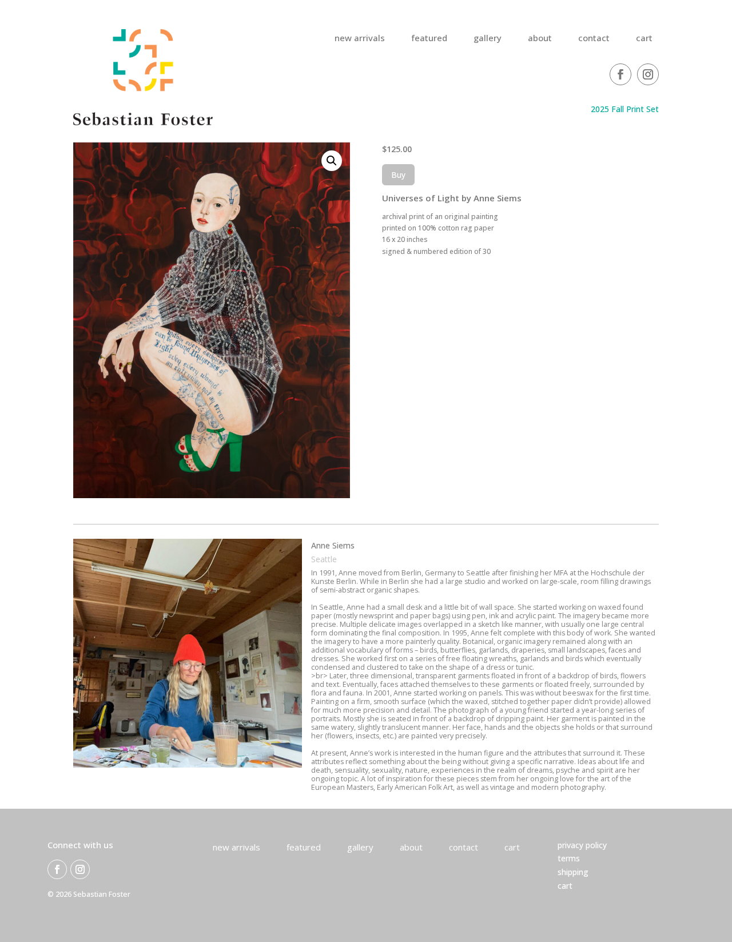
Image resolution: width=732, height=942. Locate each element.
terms (569, 858)
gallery (488, 38)
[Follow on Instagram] (648, 74)
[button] (331, 160)
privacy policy (582, 845)
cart (644, 38)
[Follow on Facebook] (620, 74)
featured (429, 38)
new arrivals (360, 38)
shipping (573, 872)
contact (594, 38)
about (540, 38)
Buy (398, 174)
